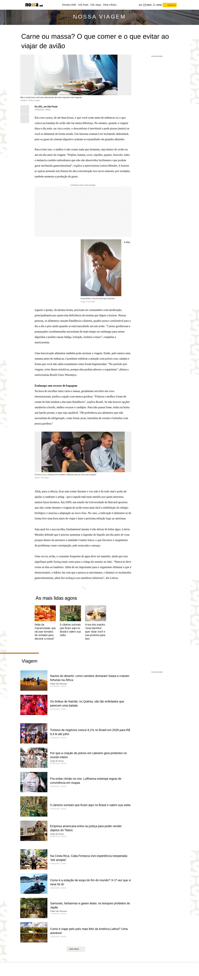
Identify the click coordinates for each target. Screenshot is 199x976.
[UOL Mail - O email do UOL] (147, 5)
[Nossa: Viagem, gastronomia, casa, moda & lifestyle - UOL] (32, 4)
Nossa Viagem (99, 17)
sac (140, 5)
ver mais (74, 949)
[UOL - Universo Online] (41, 5)
